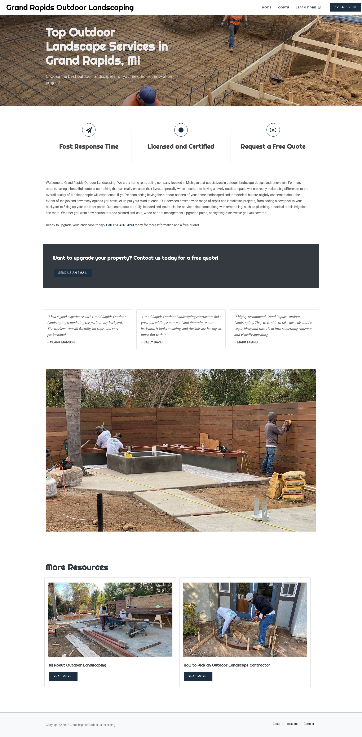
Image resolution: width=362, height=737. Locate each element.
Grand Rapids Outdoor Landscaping (70, 7)
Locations (292, 724)
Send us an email (72, 273)
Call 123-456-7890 (120, 225)
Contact (309, 724)
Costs (276, 724)
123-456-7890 (345, 7)
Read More (62, 676)
